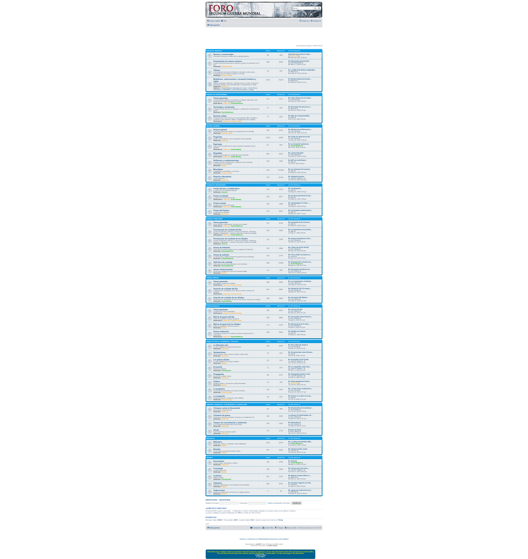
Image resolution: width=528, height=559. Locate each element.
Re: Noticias (292, 461)
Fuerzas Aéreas (212, 278)
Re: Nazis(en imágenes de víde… (300, 483)
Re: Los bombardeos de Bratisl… (300, 281)
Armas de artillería (221, 255)
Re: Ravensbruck (294, 422)
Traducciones (219, 490)
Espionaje (217, 144)
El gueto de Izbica (294, 430)
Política (216, 382)
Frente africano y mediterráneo (226, 189)
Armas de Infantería (221, 248)
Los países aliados (221, 360)
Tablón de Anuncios (214, 51)
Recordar (286, 503)
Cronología (218, 468)
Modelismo (227, 89)
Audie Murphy (236, 149)
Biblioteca (210, 438)
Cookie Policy (260, 555)
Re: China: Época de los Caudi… (300, 98)
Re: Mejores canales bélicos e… (299, 475)
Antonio (224, 192)
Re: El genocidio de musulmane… (300, 408)
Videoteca (217, 483)
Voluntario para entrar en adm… (299, 54)
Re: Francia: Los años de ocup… (300, 396)
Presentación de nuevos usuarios (227, 61)
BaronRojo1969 (296, 63)
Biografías (217, 153)
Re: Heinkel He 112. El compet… (299, 288)
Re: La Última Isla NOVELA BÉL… (300, 442)
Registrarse (224, 500)
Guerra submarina (221, 331)
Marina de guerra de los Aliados (227, 324)
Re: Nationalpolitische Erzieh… (299, 381)
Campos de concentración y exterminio (230, 423)
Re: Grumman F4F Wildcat (297, 297)
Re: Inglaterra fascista (296, 176)
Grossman (294, 99)
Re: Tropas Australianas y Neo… (300, 238)
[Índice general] (245, 10)
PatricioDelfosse (237, 103)
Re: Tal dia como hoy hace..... (298, 468)
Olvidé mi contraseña (275, 503)
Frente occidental (220, 196)
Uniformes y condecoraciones (226, 160)
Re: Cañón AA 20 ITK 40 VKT (298, 247)
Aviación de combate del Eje (225, 289)
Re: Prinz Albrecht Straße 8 (298, 345)
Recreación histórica (240, 89)
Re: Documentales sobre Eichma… (300, 352)
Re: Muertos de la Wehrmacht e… (300, 129)
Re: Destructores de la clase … (299, 324)
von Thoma (294, 131)
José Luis (294, 56)
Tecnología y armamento (223, 107)
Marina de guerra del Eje (223, 317)
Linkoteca (217, 476)
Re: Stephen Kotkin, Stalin (297, 449)
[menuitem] (223, 21)
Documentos (218, 461)
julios (292, 117)
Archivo (209, 457)
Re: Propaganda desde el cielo (299, 374)
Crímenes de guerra (221, 415)
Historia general (220, 130)
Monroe (293, 71)
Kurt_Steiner (295, 154)
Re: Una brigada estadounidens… (300, 210)
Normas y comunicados (223, 54)
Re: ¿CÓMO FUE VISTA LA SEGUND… (302, 70)
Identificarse (211, 500)
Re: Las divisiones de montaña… (300, 229)
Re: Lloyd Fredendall (295, 153)
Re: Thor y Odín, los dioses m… (299, 255)
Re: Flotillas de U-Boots (297, 331)
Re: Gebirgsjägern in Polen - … (299, 203)
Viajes (252, 89)
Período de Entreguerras (216, 94)
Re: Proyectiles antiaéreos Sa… (299, 269)
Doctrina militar (220, 116)
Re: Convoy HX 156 (295, 309)
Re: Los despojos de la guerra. (299, 169)
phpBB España (272, 545)
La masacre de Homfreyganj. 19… (300, 415)
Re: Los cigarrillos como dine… (299, 367)
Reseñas (217, 449)
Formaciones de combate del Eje (227, 230)
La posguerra (219, 389)
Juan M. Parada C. (297, 178)
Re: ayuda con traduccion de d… (300, 490)
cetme (293, 256)
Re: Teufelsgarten (294, 188)
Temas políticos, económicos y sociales (222, 341)
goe (292, 354)
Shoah (216, 430)
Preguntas (217, 137)
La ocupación (219, 396)
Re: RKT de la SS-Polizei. (297, 160)
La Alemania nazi (220, 345)
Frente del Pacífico (221, 210)
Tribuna (216, 70)
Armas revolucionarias (223, 269)
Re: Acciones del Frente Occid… (300, 196)
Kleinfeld (293, 492)
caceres (293, 450)
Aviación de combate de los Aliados (228, 298)
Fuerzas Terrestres (214, 219)
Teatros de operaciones (216, 185)
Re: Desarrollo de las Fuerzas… (299, 222)
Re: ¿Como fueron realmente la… (300, 388)
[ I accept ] (260, 556)
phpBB (258, 544)
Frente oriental (219, 203)
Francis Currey (227, 66)
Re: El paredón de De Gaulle (298, 359)
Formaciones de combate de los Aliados (230, 239)
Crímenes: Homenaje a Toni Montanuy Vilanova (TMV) (226, 404)
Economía (217, 367)
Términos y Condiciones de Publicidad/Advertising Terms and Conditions (264, 539)
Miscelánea (218, 169)
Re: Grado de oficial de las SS (299, 137)
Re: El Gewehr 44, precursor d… (299, 107)
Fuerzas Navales (212, 306)
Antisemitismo (219, 352)
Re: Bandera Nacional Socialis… (299, 79)
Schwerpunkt (226, 370)
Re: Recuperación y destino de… (300, 262)
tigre (292, 162)
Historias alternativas (222, 177)
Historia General (213, 126)
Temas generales (220, 98)
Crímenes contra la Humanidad (226, 408)
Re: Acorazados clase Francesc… (300, 317)
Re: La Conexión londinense (298, 144)
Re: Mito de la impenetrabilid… (299, 116)
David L (224, 165)
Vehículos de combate (222, 262)
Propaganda (218, 374)
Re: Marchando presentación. (299, 61)
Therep (280, 520)
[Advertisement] (264, 36)
